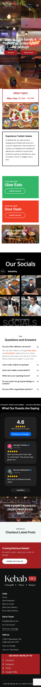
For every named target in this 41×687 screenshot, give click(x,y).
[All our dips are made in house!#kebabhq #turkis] (31, 285)
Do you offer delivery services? (16, 346)
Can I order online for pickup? (15, 364)
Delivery (11, 52)
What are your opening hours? (16, 375)
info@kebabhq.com (10, 621)
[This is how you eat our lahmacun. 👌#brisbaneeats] (31, 306)
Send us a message (10, 629)
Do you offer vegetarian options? (17, 389)
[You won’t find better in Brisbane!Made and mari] (10, 285)
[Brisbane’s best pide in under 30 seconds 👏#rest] (10, 306)
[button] (20, 346)
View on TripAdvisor (10, 649)
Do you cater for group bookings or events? (18, 382)
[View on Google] (9, 446)
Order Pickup (28, 52)
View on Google (8, 646)
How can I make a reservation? (16, 370)
